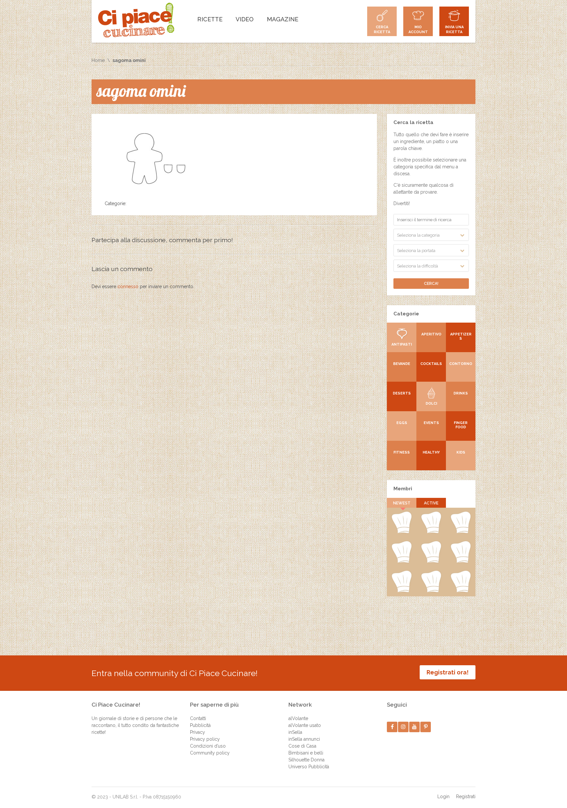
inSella (295, 732)
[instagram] (403, 727)
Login (443, 796)
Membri (402, 489)
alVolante (298, 718)
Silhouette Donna (306, 759)
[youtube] (414, 727)
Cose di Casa (302, 746)
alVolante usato (304, 725)
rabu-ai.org (461, 561)
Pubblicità (200, 725)
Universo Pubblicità (308, 766)
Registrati (465, 796)
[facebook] (392, 727)
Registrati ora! (448, 672)
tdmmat (431, 532)
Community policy (210, 752)
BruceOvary (461, 591)
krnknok (401, 561)
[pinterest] (425, 727)
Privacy (197, 732)
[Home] (136, 20)
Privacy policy (205, 739)
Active (431, 503)
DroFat (431, 561)
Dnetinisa (461, 532)
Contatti (198, 718)
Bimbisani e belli (305, 752)
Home (98, 60)
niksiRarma (431, 591)
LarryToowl (401, 591)
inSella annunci (304, 739)
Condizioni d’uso (208, 746)
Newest (401, 503)
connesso (127, 286)
